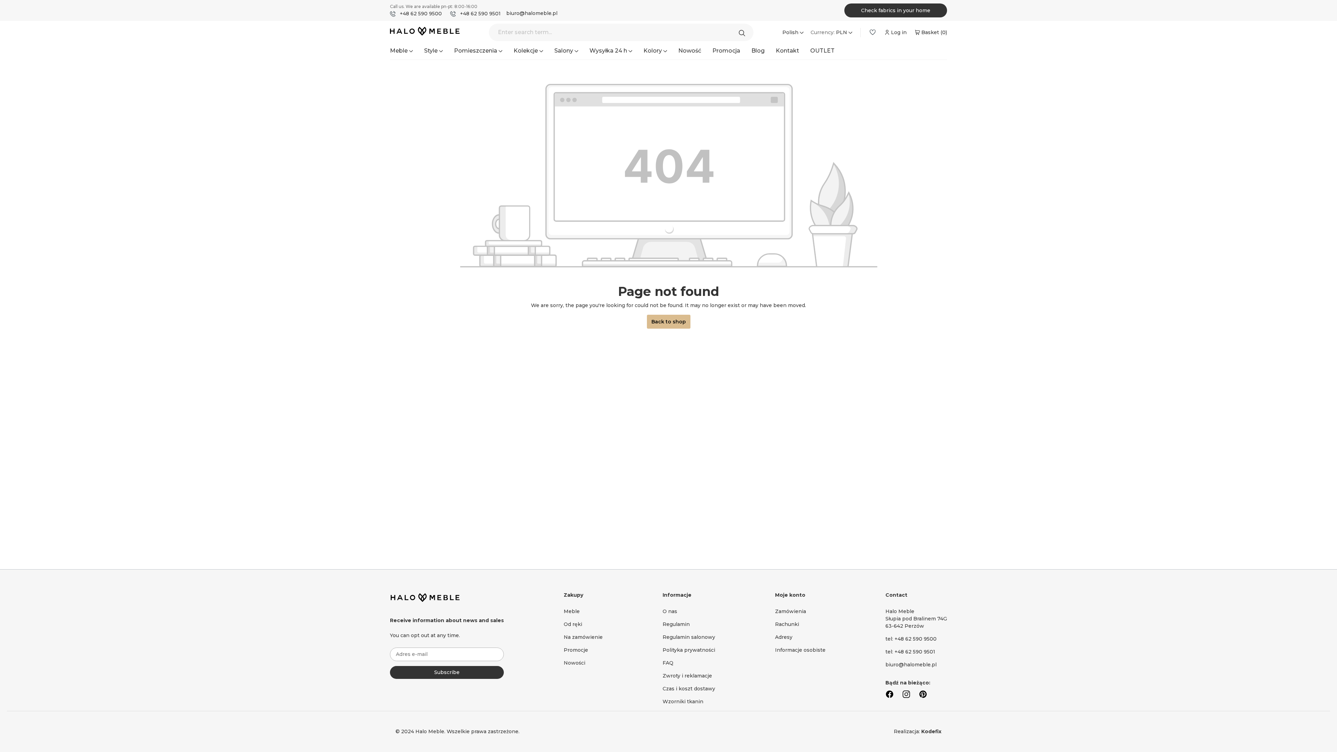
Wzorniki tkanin (683, 701)
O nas (670, 611)
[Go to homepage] (425, 33)
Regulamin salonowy (689, 637)
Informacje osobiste (800, 650)
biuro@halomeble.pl (531, 13)
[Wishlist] (872, 32)
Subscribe (447, 672)
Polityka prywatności (689, 650)
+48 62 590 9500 (421, 13)
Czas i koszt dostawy (689, 689)
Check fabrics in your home (895, 10)
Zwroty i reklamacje (687, 676)
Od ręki (573, 624)
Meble (572, 611)
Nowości (574, 663)
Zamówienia (790, 611)
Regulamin (676, 624)
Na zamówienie (583, 637)
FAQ (668, 663)
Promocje (576, 650)
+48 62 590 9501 (480, 13)
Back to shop (668, 322)
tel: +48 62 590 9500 (911, 639)
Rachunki (787, 624)
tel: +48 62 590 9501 (910, 652)
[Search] (743, 32)
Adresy (783, 637)
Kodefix (931, 731)
